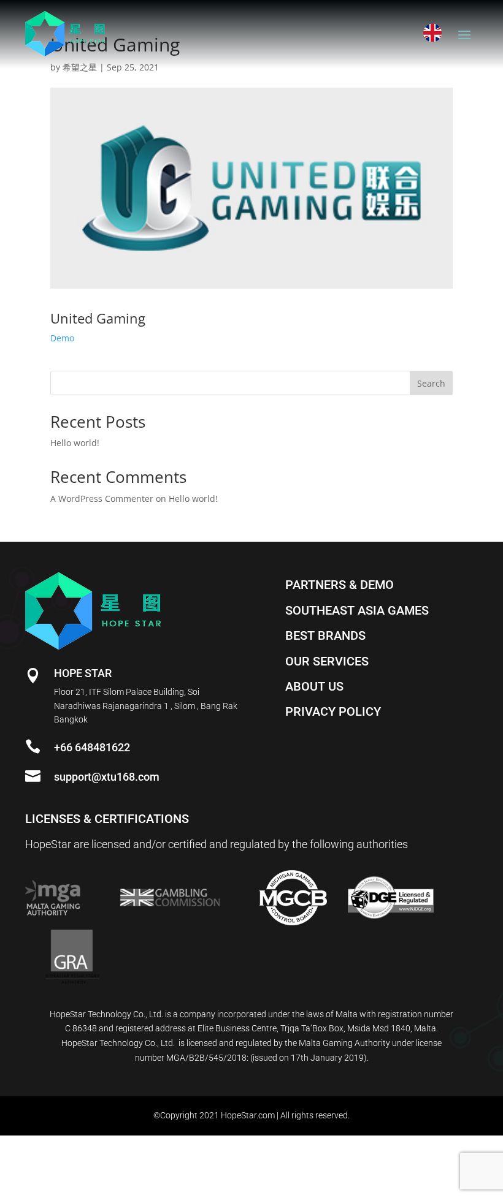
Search (431, 383)
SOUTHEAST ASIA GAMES (357, 610)
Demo (62, 338)
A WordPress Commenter (101, 498)
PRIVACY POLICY (333, 711)
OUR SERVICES (327, 661)
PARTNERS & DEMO (339, 584)
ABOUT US (314, 686)
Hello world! (74, 443)
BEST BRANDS (325, 635)
